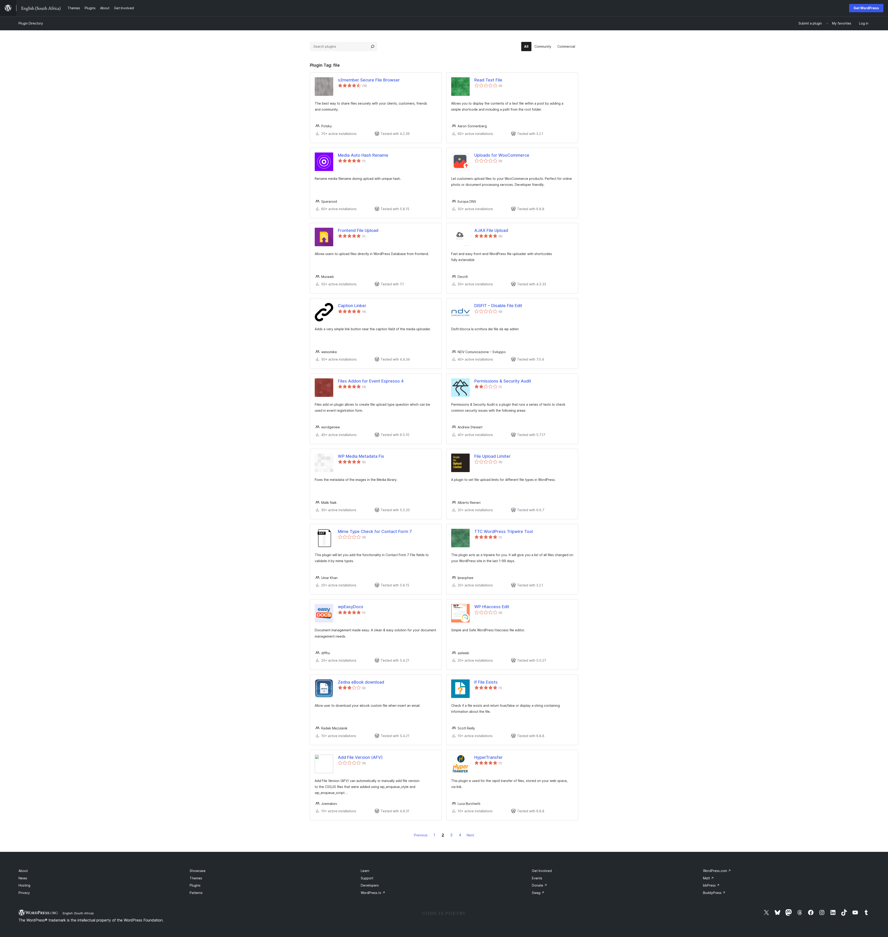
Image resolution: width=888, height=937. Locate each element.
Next (470, 835)
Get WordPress (866, 8)
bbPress (711, 885)
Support (367, 878)
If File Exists (486, 682)
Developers (370, 885)
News (22, 878)
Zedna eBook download (361, 682)
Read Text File (488, 80)
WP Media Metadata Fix (361, 456)
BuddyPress (714, 893)
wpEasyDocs (350, 606)
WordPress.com (717, 871)
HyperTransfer (488, 757)
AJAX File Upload (491, 230)
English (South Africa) (78, 913)
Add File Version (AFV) (360, 757)
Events (537, 878)
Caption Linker (352, 305)
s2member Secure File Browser (369, 80)
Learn (365, 871)
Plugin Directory (30, 23)
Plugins (195, 885)
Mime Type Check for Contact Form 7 (375, 531)
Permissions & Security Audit (502, 381)
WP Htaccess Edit (491, 606)
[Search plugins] (372, 46)
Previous (421, 835)
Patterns (196, 893)
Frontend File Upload (358, 230)
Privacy (24, 893)
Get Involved (542, 871)
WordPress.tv (373, 893)
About (23, 871)
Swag (538, 893)
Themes (196, 878)
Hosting (24, 885)
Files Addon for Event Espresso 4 (371, 381)
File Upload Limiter (492, 456)
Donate (539, 885)
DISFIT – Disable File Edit (498, 305)
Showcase (198, 871)
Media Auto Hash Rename (363, 155)
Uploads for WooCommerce (501, 155)
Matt (708, 878)
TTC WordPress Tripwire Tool (503, 531)
